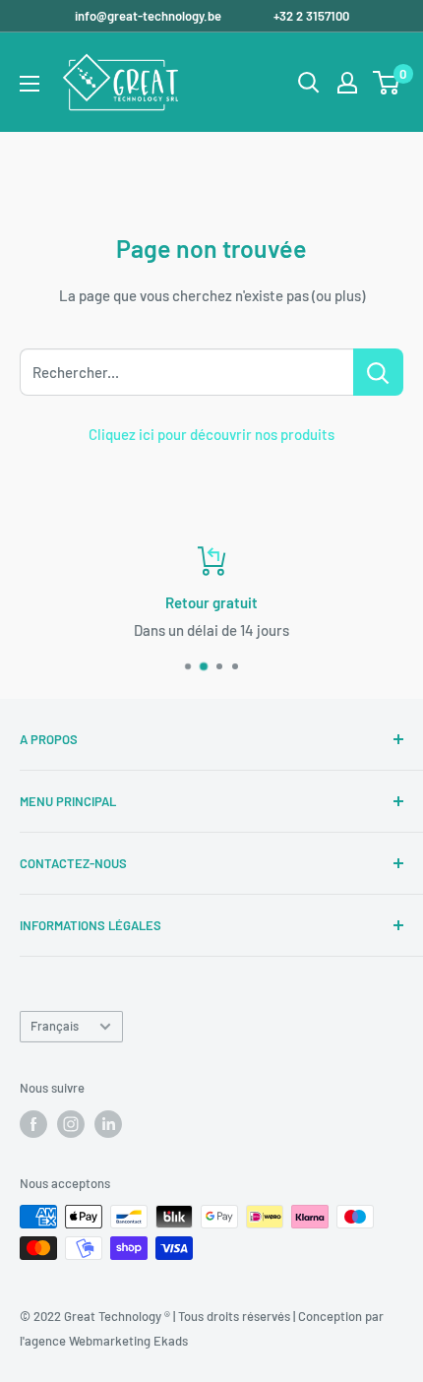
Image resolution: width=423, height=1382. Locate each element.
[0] (387, 82)
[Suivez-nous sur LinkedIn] (108, 1124)
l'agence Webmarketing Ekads (104, 1341)
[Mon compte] (347, 83)
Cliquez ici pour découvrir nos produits (211, 434)
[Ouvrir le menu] (29, 84)
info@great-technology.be (149, 16)
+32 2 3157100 (311, 16)
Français (54, 1026)
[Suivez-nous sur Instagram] (71, 1124)
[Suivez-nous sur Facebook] (33, 1124)
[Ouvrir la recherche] (309, 83)
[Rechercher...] (378, 372)
